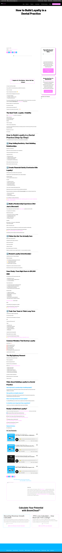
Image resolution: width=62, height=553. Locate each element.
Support (46, 0)
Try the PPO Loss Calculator (46, 525)
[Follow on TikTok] (11, 52)
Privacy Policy (21, 550)
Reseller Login (44, 550)
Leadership (52, 550)
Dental (10, 49)
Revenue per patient (9, 300)
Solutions (27, 4)
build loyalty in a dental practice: (15, 365)
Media (48, 550)
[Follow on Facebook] (7, 52)
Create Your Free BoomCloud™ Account (43, 494)
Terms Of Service (15, 550)
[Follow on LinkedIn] (16, 52)
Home (23, 4)
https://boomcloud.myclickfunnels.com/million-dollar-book (16, 414)
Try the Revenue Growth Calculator (17, 525)
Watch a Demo (50, 0)
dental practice (20, 101)
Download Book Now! (48, 70)
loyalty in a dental (21, 208)
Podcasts (31, 4)
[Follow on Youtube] (14, 52)
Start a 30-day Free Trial (56, 4)
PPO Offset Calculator (44, 4)
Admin (33, 550)
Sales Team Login (37, 550)
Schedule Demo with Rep (57, 0)
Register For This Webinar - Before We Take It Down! (23, 81)
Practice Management (14, 49)
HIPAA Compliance (28, 550)
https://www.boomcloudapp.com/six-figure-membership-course (18, 337)
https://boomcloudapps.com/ (12, 307)
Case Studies (37, 4)
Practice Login (40, 0)
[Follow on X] (9, 52)
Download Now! (48, 91)
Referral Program (9, 550)
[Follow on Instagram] (12, 52)
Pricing (50, 4)
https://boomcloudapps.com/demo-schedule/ (15, 230)
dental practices (10, 115)
